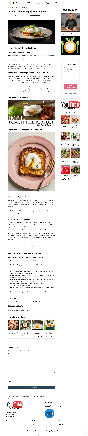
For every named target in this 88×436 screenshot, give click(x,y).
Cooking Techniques (16, 7)
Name (9, 375)
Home (9, 7)
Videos (60, 421)
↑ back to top (44, 428)
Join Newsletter (70, 86)
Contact (60, 424)
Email (9, 381)
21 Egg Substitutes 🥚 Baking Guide (18, 310)
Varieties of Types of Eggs (15, 305)
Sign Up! (47, 406)
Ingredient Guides (48, 2)
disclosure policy (14, 16)
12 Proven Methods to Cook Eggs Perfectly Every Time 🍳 (24, 301)
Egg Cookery (25, 7)
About (56, 2)
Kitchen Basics (38, 2)
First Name (66, 76)
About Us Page (70, 57)
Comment (11, 354)
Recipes (29, 2)
